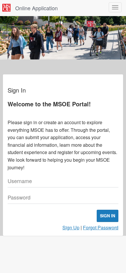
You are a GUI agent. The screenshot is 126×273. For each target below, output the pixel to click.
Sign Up (70, 227)
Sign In (107, 216)
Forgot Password (100, 227)
